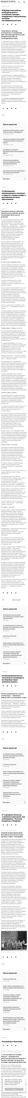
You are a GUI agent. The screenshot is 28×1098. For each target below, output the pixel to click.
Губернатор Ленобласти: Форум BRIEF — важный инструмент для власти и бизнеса (13, 140)
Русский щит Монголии (9, 636)
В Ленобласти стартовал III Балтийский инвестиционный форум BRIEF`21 (13, 151)
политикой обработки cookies (12, 1086)
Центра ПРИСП (5, 235)
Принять (14, 1089)
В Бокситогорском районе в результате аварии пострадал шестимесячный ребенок (11, 161)
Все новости (6, 178)
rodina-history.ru (17, 1052)
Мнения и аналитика (16, 599)
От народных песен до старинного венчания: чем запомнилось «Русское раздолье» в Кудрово (13, 627)
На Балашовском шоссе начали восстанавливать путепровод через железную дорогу (13, 616)
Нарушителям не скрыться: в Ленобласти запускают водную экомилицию (12, 794)
